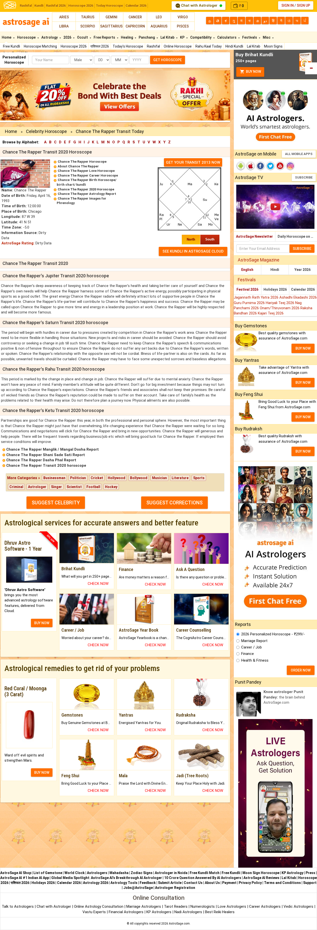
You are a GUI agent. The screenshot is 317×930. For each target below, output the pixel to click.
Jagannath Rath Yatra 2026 (256, 297)
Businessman (54, 478)
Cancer (135, 17)
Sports (199, 478)
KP (182, 37)
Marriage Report (254, 641)
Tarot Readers (176, 906)
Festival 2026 (247, 289)
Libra (64, 26)
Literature (180, 478)
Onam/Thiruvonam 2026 (280, 308)
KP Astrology (292, 873)
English (247, 270)
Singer (56, 487)
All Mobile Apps (299, 154)
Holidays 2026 (275, 289)
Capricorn (135, 26)
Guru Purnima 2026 (250, 303)
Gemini (111, 17)
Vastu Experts (94, 912)
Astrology (49, 37)
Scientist (74, 487)
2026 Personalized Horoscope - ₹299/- (273, 634)
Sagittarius (111, 26)
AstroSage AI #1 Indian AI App (24, 878)
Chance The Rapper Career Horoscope (88, 175)
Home (7, 37)
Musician (159, 478)
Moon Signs (273, 46)
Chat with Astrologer (199, 5)
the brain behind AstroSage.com (284, 697)
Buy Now (253, 72)
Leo (159, 17)
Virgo (183, 17)
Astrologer (37, 487)
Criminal (16, 487)
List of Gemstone (47, 873)
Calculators (227, 37)
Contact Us (193, 883)
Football (93, 487)
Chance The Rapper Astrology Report (87, 194)
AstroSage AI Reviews (261, 878)
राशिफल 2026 (99, 46)
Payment (229, 883)
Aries (64, 17)
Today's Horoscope (128, 46)
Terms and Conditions (282, 883)
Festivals (250, 37)
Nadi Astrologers (188, 912)
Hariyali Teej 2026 (280, 303)
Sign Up (303, 5)
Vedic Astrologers (298, 906)
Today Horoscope (109, 5)
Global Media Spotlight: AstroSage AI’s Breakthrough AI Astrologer (106, 878)
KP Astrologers (159, 912)
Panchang (147, 37)
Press (310, 873)
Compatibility (201, 37)
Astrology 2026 (95, 883)
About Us (212, 883)
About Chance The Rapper (78, 166)
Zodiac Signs (142, 873)
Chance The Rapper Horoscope (82, 161)
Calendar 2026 (136, 5)
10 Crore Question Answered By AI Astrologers (202, 878)
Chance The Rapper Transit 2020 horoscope (46, 465)
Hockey (111, 487)
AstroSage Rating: (17, 243)
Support (310, 883)
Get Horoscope (167, 60)
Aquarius (159, 26)
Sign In (287, 5)
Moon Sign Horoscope (260, 873)
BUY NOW (41, 623)
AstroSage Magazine (258, 259)
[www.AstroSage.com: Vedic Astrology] (10, 5)
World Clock (74, 873)
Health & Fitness (254, 660)
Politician (78, 478)
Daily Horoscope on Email (297, 236)
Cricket (97, 478)
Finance (247, 653)
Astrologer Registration (175, 888)
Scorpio (87, 26)
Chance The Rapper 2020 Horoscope (86, 189)
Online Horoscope (178, 46)
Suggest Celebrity (56, 503)
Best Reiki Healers (220, 912)
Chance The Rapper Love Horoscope (86, 171)
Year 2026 (302, 270)
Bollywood (138, 478)
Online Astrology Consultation (99, 906)
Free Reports (105, 37)
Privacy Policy (250, 883)
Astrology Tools (123, 883)
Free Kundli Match (204, 873)
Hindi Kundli (234, 46)
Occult (83, 37)
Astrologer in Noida (171, 873)
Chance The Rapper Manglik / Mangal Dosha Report (52, 449)
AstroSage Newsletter (254, 236)
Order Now (301, 670)
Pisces (183, 26)
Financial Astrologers (126, 912)
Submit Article (170, 883)
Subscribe (304, 177)
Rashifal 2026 (56, 5)
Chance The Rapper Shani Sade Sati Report (45, 455)
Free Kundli (11, 46)
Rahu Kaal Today (208, 46)
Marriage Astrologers (144, 906)
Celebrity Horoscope (46, 131)
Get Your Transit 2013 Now (193, 162)
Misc (267, 37)
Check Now (98, 583)
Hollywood (116, 478)
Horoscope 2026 (80, 5)
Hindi (274, 270)
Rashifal (26, 5)
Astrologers (97, 873)
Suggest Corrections (174, 503)
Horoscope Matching (40, 46)
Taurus (87, 17)
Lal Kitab (253, 46)
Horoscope (26, 37)
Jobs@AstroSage (138, 888)
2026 (67, 37)
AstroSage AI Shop (15, 873)
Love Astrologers (232, 906)
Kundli (38, 5)
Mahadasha (119, 873)
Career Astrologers (265, 906)
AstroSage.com (179, 923)
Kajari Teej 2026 (271, 313)
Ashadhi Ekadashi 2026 (298, 297)
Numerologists (203, 906)
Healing (127, 37)
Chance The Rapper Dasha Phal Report (41, 460)
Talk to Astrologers (18, 906)
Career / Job (251, 647)
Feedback (148, 883)
